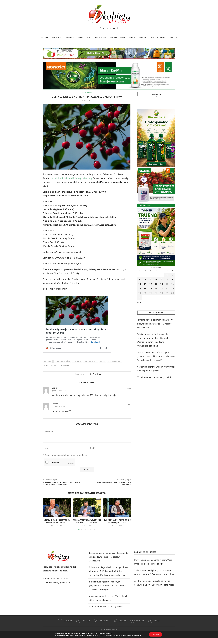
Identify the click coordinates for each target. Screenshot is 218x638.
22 (167, 288)
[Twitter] (103, 28)
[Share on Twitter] (95, 374)
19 (150, 288)
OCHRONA (113, 37)
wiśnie (102, 361)
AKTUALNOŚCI (57, 37)
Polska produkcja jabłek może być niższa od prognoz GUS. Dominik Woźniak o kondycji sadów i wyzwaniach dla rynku (108, 571)
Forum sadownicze (159, 37)
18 (145, 288)
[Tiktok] (117, 28)
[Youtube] (114, 28)
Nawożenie (143, 37)
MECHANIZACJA (100, 37)
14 (161, 284)
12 (150, 284)
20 (156, 288)
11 (145, 284)
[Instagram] (107, 28)
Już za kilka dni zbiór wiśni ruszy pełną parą (71, 178)
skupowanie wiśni (90, 361)
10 (139, 284)
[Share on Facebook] (93, 374)
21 (161, 288)
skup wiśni (77, 361)
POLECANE (45, 37)
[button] (46, 514)
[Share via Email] (100, 374)
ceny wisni (47, 361)
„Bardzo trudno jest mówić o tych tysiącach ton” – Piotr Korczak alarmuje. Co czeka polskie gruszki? (156, 356)
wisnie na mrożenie (50, 365)
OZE (171, 37)
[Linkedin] (110, 28)
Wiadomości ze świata (74, 37)
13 (156, 284)
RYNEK (89, 37)
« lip (139, 302)
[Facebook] (100, 28)
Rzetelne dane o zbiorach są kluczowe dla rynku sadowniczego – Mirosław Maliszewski (155, 323)
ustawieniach (136, 635)
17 (139, 288)
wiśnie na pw (65, 365)
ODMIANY (132, 37)
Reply (129, 388)
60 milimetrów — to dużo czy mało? (154, 377)
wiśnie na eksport (114, 361)
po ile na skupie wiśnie (62, 361)
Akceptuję (155, 634)
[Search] (176, 37)
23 (172, 288)
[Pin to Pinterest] (97, 374)
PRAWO (122, 37)
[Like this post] (91, 374)
